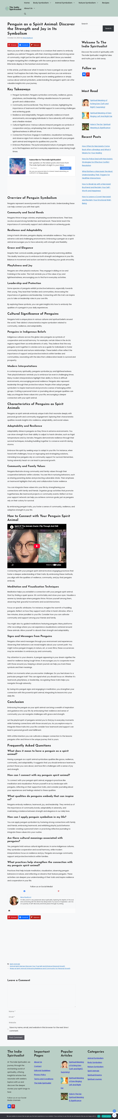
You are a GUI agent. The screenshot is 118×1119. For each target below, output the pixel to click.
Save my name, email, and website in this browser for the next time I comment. (38, 1029)
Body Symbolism (41, 2)
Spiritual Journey (95, 1079)
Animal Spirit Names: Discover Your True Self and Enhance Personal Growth (37, 966)
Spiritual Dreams (95, 1075)
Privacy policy (106, 1116)
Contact (37, 1066)
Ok (99, 1116)
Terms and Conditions (43, 1079)
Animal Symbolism (63, 2)
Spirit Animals (15, 964)
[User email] (9, 911)
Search (85, 23)
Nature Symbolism (87, 2)
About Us (28, 8)
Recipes (105, 2)
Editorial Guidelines (42, 1070)
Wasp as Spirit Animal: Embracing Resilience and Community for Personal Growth (40, 968)
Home (27, 2)
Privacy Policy (40, 1074)
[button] (25, 14)
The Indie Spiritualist (42, 1083)
